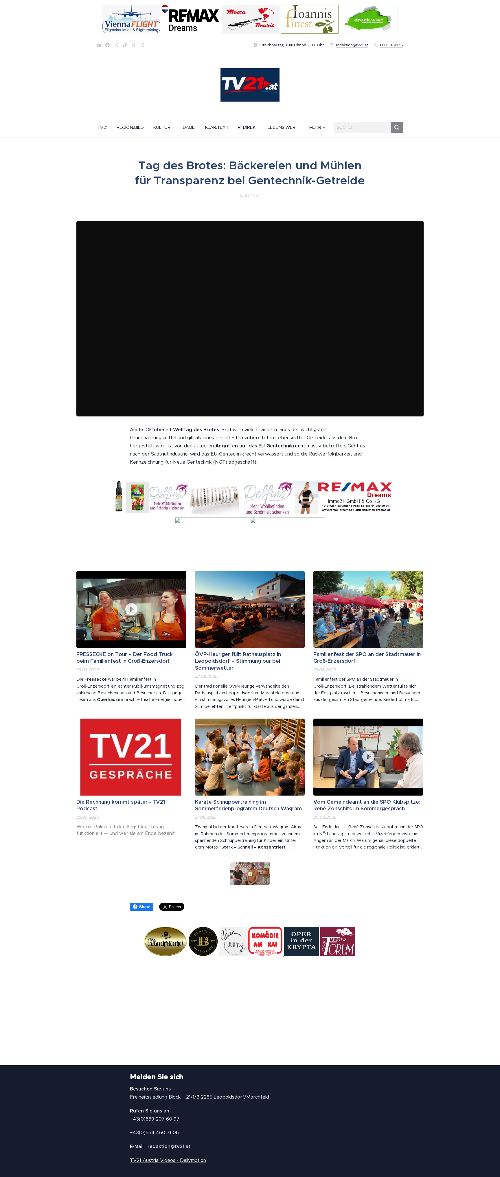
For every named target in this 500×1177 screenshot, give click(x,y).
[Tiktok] (124, 45)
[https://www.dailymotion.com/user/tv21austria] (142, 45)
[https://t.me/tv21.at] (133, 45)
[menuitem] (104, 127)
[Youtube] (98, 45)
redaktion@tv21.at (352, 44)
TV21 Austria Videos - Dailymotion (168, 1160)
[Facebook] (107, 45)
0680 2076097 (391, 44)
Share (144, 906)
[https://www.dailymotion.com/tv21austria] (116, 45)
